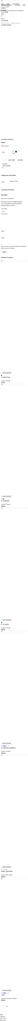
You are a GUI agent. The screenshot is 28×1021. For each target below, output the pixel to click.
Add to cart (12, 160)
